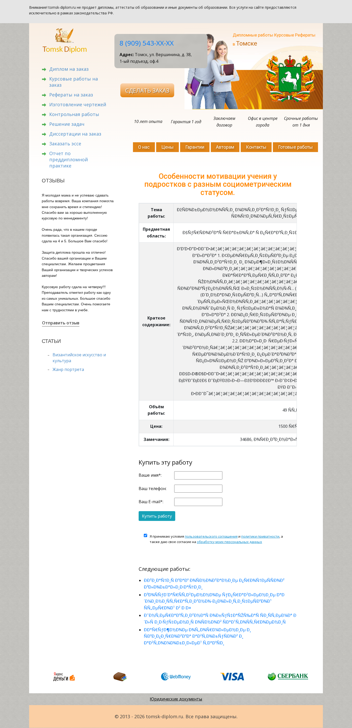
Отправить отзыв (60, 323)
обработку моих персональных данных (229, 541)
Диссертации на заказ (75, 134)
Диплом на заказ (69, 69)
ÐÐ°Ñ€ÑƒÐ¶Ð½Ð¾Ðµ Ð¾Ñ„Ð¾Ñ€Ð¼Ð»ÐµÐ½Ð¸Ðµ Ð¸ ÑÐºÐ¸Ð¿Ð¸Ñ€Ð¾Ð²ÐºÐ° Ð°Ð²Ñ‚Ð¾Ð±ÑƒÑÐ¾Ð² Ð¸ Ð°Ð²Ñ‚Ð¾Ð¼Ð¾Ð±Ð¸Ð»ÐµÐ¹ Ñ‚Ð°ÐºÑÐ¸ (197, 636)
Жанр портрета (68, 369)
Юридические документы (176, 699)
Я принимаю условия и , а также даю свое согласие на (216, 539)
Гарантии (194, 147)
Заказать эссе (65, 143)
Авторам (225, 147)
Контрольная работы (74, 114)
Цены (167, 147)
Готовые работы (295, 147)
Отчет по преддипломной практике (68, 159)
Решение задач (67, 124)
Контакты (256, 147)
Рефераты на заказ (71, 95)
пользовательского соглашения (211, 536)
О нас (144, 147)
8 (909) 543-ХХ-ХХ (147, 43)
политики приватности (260, 536)
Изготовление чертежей (77, 104)
